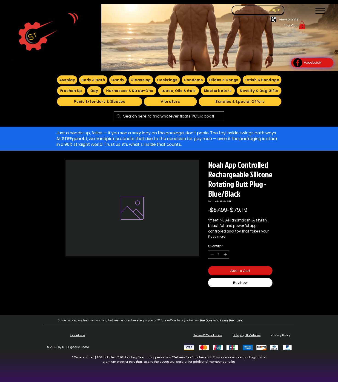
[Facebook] (297, 62)
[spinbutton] (219, 254)
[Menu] (320, 11)
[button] (302, 25)
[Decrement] (212, 254)
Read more (216, 236)
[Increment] (226, 254)
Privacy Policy (281, 335)
